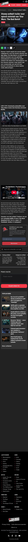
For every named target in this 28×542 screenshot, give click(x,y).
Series (3, 22)
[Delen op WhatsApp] (2, 48)
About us (14, 527)
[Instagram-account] (16, 536)
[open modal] (26, 2)
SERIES (18, 5)
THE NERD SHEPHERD (7, 25)
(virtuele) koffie (8, 218)
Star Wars (4, 55)
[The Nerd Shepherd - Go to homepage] (5, 1)
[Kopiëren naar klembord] (14, 48)
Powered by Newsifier (14, 539)
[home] (9, 5)
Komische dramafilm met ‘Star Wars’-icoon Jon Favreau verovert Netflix (13, 107)
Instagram (17, 222)
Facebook (4, 222)
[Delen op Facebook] (5, 48)
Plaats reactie (14, 286)
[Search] (23, 2)
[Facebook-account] (12, 536)
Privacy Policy (6, 524)
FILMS (13, 5)
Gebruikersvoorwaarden (18, 524)
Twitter (10, 222)
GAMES (24, 5)
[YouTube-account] (19, 536)
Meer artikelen (6, 346)
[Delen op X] (8, 48)
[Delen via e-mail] (11, 48)
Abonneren (14, 243)
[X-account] (9, 536)
